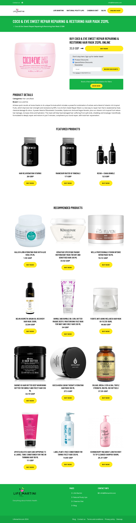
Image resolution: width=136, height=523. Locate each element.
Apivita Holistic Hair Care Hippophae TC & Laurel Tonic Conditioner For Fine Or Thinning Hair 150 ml (30, 455)
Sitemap (119, 519)
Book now (96, 86)
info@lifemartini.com (115, 3)
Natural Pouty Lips (75, 10)
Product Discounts (81, 60)
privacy (78, 73)
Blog (103, 10)
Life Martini (58, 10)
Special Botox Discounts (84, 62)
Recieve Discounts (111, 69)
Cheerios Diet (92, 10)
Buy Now (104, 49)
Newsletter (79, 65)
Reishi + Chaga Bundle (106, 173)
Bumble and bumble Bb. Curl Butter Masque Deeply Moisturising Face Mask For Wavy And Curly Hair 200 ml (68, 321)
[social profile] (22, 3)
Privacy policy (110, 519)
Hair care (26, 99)
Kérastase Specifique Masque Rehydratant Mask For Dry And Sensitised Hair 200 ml (68, 255)
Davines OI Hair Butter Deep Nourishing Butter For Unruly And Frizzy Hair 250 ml (30, 388)
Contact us (81, 519)
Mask (32, 99)
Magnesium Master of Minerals (68, 173)
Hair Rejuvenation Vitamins (30, 173)
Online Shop (115, 11)
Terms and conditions (95, 519)
